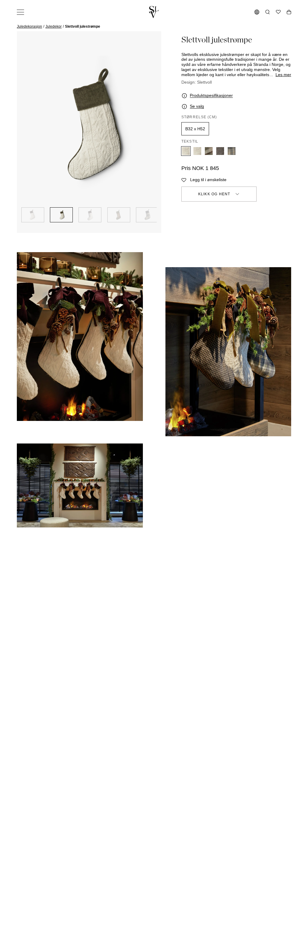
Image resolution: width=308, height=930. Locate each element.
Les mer (283, 74)
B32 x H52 (195, 128)
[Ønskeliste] (278, 12)
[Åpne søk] (267, 12)
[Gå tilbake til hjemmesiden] (154, 12)
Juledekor (53, 26)
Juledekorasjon (29, 26)
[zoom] (89, 124)
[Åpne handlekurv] (289, 12)
